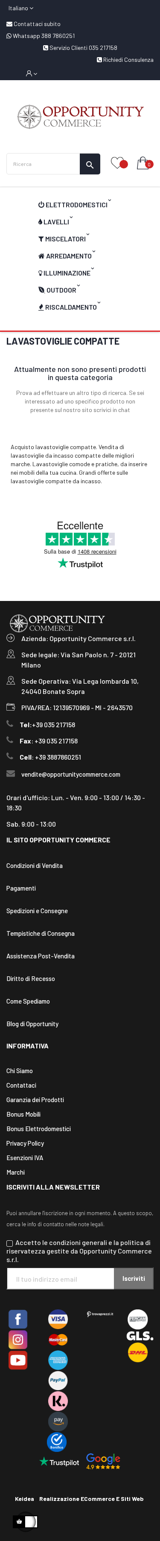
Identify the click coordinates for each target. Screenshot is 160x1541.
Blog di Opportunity (32, 1023)
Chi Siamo (19, 1070)
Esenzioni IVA (24, 1157)
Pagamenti (21, 888)
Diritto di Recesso (30, 978)
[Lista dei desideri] (117, 164)
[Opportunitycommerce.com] (80, 116)
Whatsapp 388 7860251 (43, 35)
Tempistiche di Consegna (40, 933)
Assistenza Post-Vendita (40, 956)
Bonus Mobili (23, 1114)
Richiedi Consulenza (128, 59)
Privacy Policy (25, 1143)
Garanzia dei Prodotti (35, 1099)
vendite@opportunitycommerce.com (70, 774)
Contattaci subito (36, 23)
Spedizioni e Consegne (37, 910)
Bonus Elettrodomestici (38, 1128)
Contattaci (21, 1085)
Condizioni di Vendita (34, 865)
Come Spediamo (28, 1001)
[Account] (31, 73)
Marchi (15, 1172)
